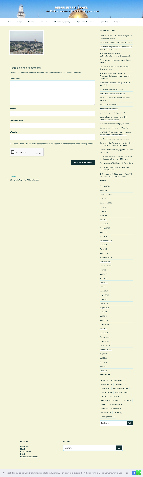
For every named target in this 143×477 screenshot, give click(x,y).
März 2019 (104, 253)
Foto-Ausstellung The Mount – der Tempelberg (116, 163)
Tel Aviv (118, 413)
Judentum (105, 400)
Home (10, 22)
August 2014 (104, 308)
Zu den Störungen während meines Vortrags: (116, 42)
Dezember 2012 (105, 345)
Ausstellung (106, 384)
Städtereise (106, 413)
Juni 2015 (103, 299)
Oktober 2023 (105, 199)
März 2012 (104, 366)
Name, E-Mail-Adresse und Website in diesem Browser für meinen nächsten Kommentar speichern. (53, 144)
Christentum (120, 384)
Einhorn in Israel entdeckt (109, 104)
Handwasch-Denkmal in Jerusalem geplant (115, 139)
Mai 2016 (103, 287)
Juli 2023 (103, 207)
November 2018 (106, 257)
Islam (104, 396)
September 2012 (106, 350)
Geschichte (106, 392)
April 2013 (103, 329)
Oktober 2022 (105, 228)
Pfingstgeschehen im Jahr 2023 (111, 89)
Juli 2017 (103, 270)
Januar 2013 (104, 341)
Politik (104, 409)
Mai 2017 (103, 274)
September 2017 (106, 266)
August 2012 (104, 354)
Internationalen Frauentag (109, 109)
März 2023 (104, 224)
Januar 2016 (104, 295)
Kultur (116, 400)
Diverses (105, 388)
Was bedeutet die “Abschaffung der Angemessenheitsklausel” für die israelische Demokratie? (115, 75)
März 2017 (104, 283)
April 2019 (103, 249)
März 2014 (104, 320)
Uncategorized (108, 417)
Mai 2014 (103, 316)
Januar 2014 (104, 324)
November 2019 (106, 241)
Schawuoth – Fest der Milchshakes (112, 94)
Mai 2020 (103, 232)
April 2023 (103, 220)
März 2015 (104, 303)
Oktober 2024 (105, 186)
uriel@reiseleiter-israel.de (29, 456)
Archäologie (116, 380)
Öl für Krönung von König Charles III (112, 113)
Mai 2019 (103, 245)
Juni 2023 (103, 211)
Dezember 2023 (106, 194)
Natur (104, 404)
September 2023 (106, 203)
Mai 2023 (103, 215)
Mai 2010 (103, 371)
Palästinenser (116, 404)
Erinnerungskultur (120, 388)
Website (13, 132)
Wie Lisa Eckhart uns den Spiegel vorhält (114, 124)
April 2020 (103, 236)
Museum (127, 400)
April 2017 (103, 278)
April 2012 (103, 362)
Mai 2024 (103, 190)
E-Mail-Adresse (17, 120)
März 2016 (104, 291)
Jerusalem (115, 396)
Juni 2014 (103, 312)
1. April (104, 380)
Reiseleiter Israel (71, 7)
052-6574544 (25, 451)
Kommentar (15, 78)
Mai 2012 (103, 358)
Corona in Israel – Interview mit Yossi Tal (114, 128)
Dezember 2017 (105, 262)
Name (13, 109)
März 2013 (104, 333)
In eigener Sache (122, 392)
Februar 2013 (104, 337)
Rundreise (116, 409)
